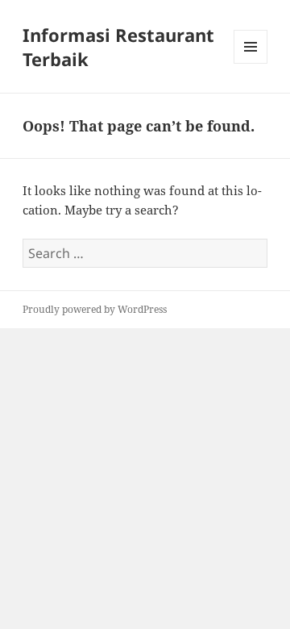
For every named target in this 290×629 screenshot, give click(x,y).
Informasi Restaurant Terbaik (118, 47)
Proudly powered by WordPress (95, 309)
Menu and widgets (250, 63)
